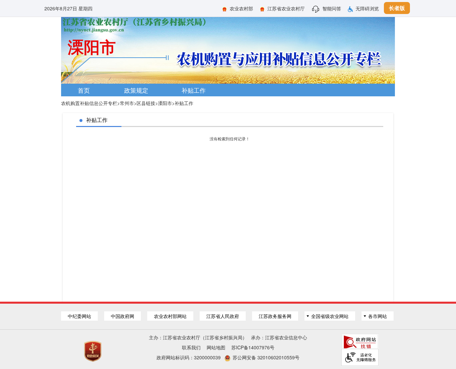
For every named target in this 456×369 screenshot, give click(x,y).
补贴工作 (194, 90)
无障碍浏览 (367, 8)
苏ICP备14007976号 (252, 347)
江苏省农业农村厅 (286, 8)
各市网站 (377, 316)
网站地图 (216, 347)
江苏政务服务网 (275, 316)
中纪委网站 (79, 316)
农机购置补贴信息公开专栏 (89, 103)
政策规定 (136, 90)
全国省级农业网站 (330, 316)
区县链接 (146, 103)
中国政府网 (122, 316)
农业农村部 (241, 8)
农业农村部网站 (170, 316)
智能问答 (331, 8)
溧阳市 (165, 103)
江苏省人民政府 (222, 316)
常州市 (127, 103)
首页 (84, 90)
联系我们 (191, 347)
